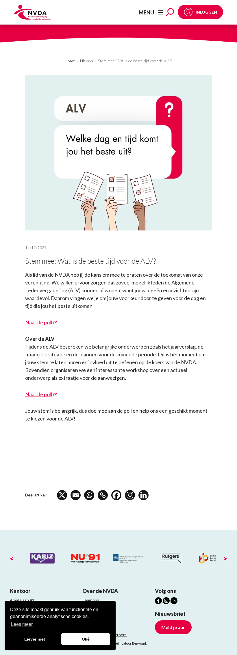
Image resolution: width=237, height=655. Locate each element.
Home (70, 60)
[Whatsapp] (89, 495)
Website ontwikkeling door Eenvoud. (118, 643)
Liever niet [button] (34, 639)
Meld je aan (173, 627)
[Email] (76, 495)
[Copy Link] (103, 495)
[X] (62, 495)
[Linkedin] (143, 495)
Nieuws (86, 60)
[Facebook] (116, 495)
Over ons (90, 600)
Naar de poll (38, 322)
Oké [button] (86, 639)
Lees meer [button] (22, 624)
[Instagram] (130, 495)
